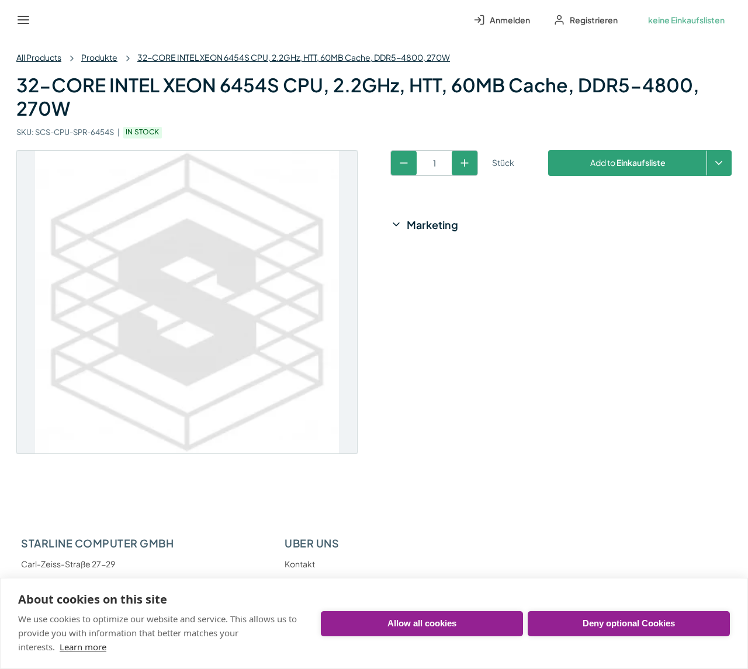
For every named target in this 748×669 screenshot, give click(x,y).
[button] (719, 163)
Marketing (432, 224)
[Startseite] (50, 20)
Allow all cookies (421, 623)
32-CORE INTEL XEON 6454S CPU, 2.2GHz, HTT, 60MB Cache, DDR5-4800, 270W (293, 57)
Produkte (99, 57)
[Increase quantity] (464, 163)
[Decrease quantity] (404, 163)
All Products (38, 57)
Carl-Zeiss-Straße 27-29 (68, 564)
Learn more (83, 647)
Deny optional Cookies (629, 623)
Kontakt (300, 564)
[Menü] (23, 20)
